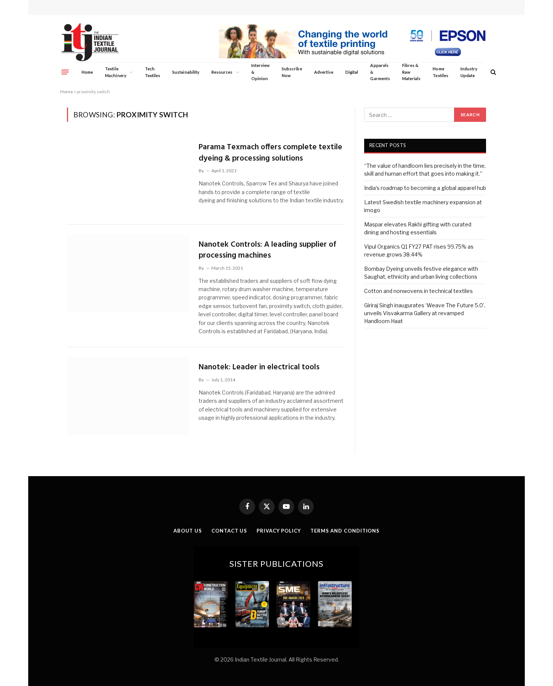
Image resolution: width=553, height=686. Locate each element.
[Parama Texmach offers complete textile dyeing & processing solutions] (128, 175)
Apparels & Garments (380, 72)
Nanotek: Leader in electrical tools (259, 367)
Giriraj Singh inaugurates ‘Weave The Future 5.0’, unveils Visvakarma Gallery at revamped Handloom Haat (424, 313)
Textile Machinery (115, 72)
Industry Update (468, 72)
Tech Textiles (152, 72)
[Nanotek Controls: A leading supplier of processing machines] (128, 273)
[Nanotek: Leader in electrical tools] (128, 395)
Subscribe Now (292, 72)
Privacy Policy (279, 531)
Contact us (229, 531)
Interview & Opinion (260, 72)
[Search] (492, 72)
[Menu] (65, 71)
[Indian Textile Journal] (90, 42)
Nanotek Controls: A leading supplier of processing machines (267, 250)
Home (87, 72)
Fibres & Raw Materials (411, 72)
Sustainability (185, 72)
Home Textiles (440, 72)
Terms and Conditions (345, 531)
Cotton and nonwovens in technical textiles (418, 291)
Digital (351, 72)
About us (187, 531)
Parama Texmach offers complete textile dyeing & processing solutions (270, 153)
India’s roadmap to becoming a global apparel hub (425, 188)
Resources (222, 72)
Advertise (324, 72)
